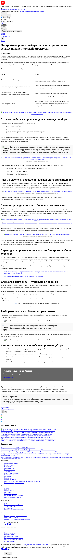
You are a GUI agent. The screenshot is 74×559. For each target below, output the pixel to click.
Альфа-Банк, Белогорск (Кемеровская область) (41, 450)
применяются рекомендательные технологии (36, 544)
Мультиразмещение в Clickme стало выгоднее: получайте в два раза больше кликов (26, 434)
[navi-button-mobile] (2, 38)
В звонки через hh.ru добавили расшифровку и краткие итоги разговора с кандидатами (28, 440)
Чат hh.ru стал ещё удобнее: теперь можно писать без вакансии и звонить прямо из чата (28, 431)
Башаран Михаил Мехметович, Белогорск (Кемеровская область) (49, 452)
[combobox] (8, 553)
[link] (4, 29)
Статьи (3, 41)
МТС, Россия (31, 448)
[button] (3, 33)
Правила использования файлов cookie (32, 11)
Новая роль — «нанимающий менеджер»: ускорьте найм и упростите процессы (25, 437)
